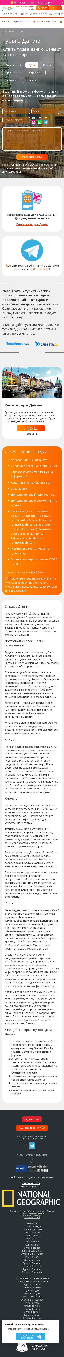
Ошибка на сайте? (32, 1127)
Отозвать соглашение (32, 1218)
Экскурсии (12, 80)
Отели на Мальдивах (32, 1299)
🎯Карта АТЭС (21, 21)
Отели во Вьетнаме (32, 1272)
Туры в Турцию (32, 1232)
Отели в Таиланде (32, 1287)
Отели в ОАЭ (32, 1241)
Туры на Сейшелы (32, 1263)
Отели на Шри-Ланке (32, 1253)
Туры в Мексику (32, 1315)
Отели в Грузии (32, 1311)
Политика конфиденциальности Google (37, 1212)
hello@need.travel (31, 1183)
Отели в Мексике (32, 1317)
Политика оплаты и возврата (32, 1281)
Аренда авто (13, 72)
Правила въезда (32, 1226)
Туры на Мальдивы (32, 1296)
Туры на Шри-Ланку (32, 1250)
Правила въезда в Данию (32, 224)
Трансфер (32, 80)
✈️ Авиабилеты (10, 13)
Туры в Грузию (32, 1308)
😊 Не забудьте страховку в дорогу (32, 2)
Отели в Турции (32, 1235)
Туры (32, 65)
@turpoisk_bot (41, 269)
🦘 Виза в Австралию (44, 21)
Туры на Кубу (32, 1302)
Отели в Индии (32, 1293)
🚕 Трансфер (56, 13)
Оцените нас (32, 1119)
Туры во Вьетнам (32, 1269)
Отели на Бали (32, 1259)
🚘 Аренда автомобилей (34, 13)
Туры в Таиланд (32, 1284)
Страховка (35, 72)
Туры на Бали (32, 1256)
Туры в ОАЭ (32, 1238)
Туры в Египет (32, 1244)
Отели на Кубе (32, 1305)
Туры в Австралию (32, 1229)
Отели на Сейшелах (32, 1266)
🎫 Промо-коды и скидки (25, 7)
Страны (6, 21)
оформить (19, 476)
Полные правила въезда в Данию (25, 572)
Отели (47, 65)
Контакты (32, 1223)
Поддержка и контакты (31, 1186)
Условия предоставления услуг (31, 1215)
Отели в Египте (32, 1247)
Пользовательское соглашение (32, 1278)
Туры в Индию (32, 1290)
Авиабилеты (13, 65)
